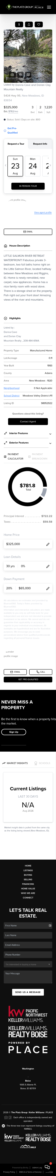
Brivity (25, 1167)
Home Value (28, 888)
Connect (28, 897)
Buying (28, 875)
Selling (28, 879)
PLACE (49, 1112)
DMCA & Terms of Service (30, 1172)
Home (28, 865)
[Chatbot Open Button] (47, 1167)
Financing (28, 884)
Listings (28, 870)
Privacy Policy (9, 1172)
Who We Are (28, 893)
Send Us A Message (28, 992)
